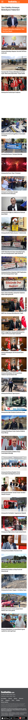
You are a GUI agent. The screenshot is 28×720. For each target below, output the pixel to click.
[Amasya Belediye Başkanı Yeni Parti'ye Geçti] (14, 22)
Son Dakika (3, 698)
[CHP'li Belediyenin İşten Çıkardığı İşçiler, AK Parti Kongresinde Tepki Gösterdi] (14, 243)
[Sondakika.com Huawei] (23, 718)
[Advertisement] (14, 104)
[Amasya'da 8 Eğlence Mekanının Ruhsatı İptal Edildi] (14, 204)
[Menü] (2, 1)
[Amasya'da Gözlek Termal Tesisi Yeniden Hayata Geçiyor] (14, 484)
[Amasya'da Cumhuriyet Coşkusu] (14, 84)
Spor (2, 700)
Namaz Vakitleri (4, 702)
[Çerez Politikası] (5, 714)
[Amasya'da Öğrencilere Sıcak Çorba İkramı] (14, 523)
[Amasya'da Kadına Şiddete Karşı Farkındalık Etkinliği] (14, 443)
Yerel (13, 700)
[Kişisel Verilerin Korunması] (14, 714)
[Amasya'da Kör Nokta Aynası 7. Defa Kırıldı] (14, 224)
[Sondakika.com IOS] (5, 718)
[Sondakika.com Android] (14, 718)
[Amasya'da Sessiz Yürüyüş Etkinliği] (14, 145)
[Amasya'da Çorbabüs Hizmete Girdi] (14, 542)
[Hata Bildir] (11, 715)
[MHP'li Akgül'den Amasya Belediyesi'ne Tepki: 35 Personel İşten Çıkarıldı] (14, 323)
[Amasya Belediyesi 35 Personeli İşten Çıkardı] (14, 344)
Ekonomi (21, 698)
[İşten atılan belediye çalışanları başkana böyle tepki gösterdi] (14, 284)
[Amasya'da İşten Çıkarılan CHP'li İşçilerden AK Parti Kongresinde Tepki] (14, 263)
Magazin (8, 700)
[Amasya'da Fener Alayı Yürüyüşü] (14, 164)
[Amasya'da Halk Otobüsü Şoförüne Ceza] (14, 404)
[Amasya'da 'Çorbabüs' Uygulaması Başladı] (14, 504)
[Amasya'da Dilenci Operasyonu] (14, 385)
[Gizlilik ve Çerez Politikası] (21, 712)
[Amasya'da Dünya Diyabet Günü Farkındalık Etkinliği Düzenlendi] (14, 463)
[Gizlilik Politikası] (12, 712)
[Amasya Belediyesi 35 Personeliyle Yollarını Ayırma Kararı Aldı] (14, 364)
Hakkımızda (3, 696)
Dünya (15, 698)
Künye (14, 696)
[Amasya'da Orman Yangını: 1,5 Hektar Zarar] (14, 581)
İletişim (11, 696)
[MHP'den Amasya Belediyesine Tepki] (14, 304)
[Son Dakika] (14, 1)
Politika (18, 700)
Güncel (10, 698)
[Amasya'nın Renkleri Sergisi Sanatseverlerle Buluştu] (14, 183)
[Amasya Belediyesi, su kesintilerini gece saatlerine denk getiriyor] (14, 621)
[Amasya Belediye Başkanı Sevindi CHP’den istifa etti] (14, 43)
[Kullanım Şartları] (4, 712)
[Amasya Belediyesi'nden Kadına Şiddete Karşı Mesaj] (14, 422)
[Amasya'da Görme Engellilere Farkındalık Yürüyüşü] (14, 125)
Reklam (7, 696)
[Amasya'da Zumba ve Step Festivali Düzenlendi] (14, 561)
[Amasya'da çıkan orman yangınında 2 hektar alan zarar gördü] (14, 600)
